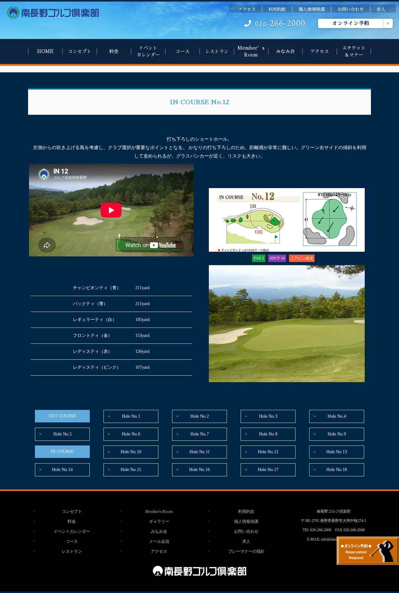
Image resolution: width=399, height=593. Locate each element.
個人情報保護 (312, 9)
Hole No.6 (131, 434)
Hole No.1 (131, 416)
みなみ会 (285, 51)
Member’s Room (251, 51)
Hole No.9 (337, 434)
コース (182, 51)
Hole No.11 (200, 452)
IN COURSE (62, 451)
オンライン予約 (350, 23)
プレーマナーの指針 (246, 551)
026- (280, 23)
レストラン (216, 51)
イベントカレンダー (148, 51)
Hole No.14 (62, 469)
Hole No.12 (268, 452)
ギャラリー (159, 521)
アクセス (247, 9)
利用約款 (277, 9)
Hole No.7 (199, 434)
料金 (113, 51)
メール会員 (159, 541)
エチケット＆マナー (354, 51)
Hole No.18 (336, 469)
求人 (381, 9)
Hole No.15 (131, 469)
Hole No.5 (62, 434)
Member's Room (159, 511)
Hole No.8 (268, 434)
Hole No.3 (268, 416)
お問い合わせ (351, 9)
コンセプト (79, 51)
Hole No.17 (268, 469)
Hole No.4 (337, 416)
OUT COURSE (62, 416)
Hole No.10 (131, 452)
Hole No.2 (199, 416)
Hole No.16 (199, 469)
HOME (45, 51)
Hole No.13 (336, 452)
